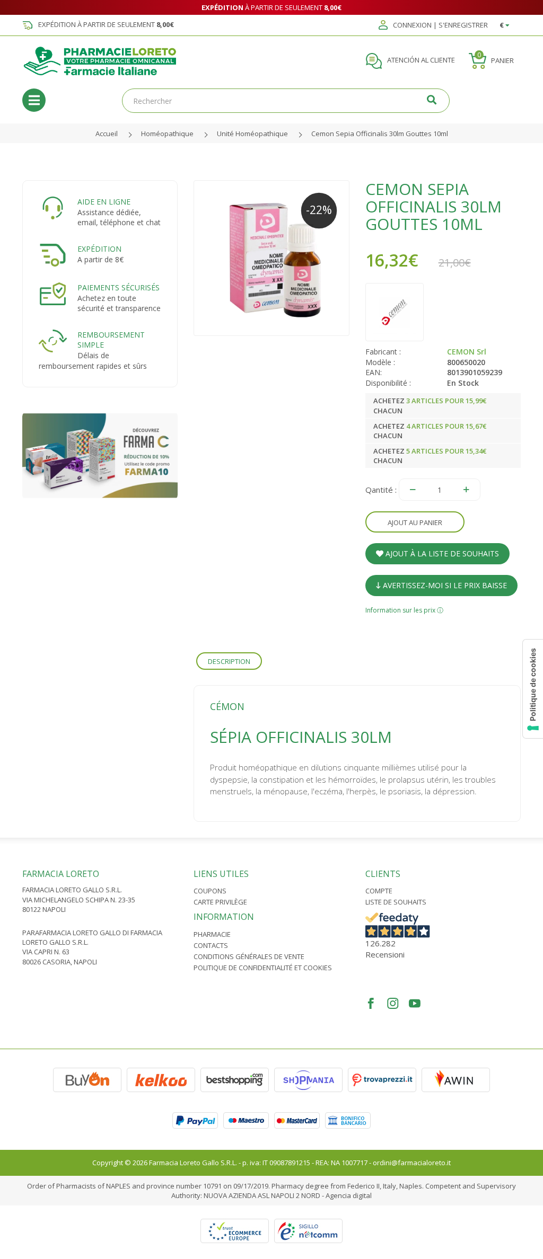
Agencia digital (349, 1195)
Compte (378, 891)
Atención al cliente (420, 60)
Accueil (106, 133)
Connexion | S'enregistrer (439, 25)
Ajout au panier (415, 522)
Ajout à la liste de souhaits (441, 553)
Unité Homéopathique (252, 133)
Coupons (210, 891)
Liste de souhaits (395, 902)
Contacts (211, 945)
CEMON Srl (466, 352)
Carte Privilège (220, 902)
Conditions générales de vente (249, 956)
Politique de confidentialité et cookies (263, 967)
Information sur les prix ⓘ (404, 610)
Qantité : (381, 489)
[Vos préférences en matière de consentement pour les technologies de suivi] (533, 689)
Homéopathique (167, 133)
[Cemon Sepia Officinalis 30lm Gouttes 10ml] (271, 257)
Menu (34, 100)
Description (229, 661)
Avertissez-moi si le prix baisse (444, 585)
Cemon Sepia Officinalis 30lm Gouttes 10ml (379, 133)
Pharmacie (212, 934)
